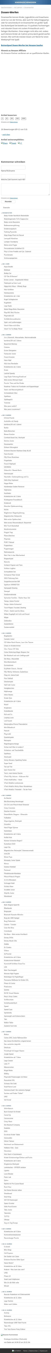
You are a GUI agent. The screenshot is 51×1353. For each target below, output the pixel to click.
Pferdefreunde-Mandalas (12, 873)
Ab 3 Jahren (6, 415)
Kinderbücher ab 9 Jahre (12, 1231)
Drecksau (7, 1047)
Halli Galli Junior (9, 685)
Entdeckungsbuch (10, 229)
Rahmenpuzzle (9, 552)
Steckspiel (7, 757)
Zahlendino (8, 621)
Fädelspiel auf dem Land (12, 283)
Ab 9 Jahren (6, 1228)
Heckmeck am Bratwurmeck (13, 1144)
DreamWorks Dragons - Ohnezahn (16, 814)
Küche (6, 509)
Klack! (6, 704)
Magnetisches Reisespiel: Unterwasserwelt (18, 850)
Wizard (6, 1286)
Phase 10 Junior (9, 983)
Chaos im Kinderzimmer (12, 646)
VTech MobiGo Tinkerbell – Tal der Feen (18, 789)
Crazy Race (8, 1121)
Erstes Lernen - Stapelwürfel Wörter (16, 280)
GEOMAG (7, 467)
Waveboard (8, 896)
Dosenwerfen (8, 444)
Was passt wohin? (10, 406)
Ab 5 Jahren (6, 795)
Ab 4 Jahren (6, 633)
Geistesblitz (8, 1138)
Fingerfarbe (8, 460)
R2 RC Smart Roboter (11, 993)
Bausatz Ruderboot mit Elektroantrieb (17, 1294)
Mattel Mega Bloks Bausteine (14, 309)
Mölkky (6, 1074)
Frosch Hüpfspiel (10, 464)
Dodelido (7, 1128)
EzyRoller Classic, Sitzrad (13, 669)
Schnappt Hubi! (9, 883)
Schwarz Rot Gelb (10, 1083)
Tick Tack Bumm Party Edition (14, 1329)
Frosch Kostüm (9, 357)
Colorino (7, 347)
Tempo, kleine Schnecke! (12, 604)
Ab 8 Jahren (6, 1105)
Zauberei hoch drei (10, 1026)
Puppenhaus (8, 545)
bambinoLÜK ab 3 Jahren (12, 424)
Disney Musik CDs (10, 941)
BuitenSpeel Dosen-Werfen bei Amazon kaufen (22, 45)
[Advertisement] (25, 84)
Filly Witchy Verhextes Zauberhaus (16, 672)
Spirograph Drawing (10, 588)
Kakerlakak (8, 831)
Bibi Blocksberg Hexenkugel (13, 801)
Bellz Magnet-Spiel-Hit (11, 905)
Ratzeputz (7, 740)
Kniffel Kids (8, 837)
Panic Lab (7, 1177)
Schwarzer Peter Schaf (12, 575)
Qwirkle (6, 990)
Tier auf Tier (8, 767)
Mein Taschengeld (10, 970)
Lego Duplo (8, 306)
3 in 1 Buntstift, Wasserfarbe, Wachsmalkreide (20, 337)
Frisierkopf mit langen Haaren (14, 1051)
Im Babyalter (7, 213)
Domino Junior (9, 441)
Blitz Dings (8, 1250)
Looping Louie (9, 718)
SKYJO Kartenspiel (10, 1200)
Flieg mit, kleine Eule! (11, 675)
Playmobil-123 (9, 316)
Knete (6, 370)
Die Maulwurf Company (12, 1125)
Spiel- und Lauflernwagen (12, 322)
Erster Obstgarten (10, 350)
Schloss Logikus (9, 568)
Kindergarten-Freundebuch (13, 500)
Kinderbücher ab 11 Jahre (12, 1298)
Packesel (7, 870)
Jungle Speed (8, 1054)
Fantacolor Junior (10, 354)
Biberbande (8, 908)
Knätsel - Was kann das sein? (14, 1269)
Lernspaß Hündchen (11, 238)
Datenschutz (14, 122)
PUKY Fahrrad (9, 542)
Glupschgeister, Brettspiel (13, 821)
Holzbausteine (9, 293)
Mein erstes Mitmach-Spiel (13, 380)
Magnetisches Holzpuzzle (13, 516)
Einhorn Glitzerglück (11, 447)
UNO (5, 1096)
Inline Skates (8, 695)
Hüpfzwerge (8, 691)
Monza (6, 864)
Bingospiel (7, 911)
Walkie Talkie (8, 1022)
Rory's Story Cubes (10, 996)
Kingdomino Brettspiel (11, 1164)
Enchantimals (8, 665)
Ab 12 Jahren (7, 1310)
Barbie (6, 428)
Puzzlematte (8, 255)
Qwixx (6, 1180)
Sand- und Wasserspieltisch (13, 390)
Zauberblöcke (8, 624)
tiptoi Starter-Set (9, 770)
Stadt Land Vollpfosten (12, 1279)
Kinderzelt (7, 503)
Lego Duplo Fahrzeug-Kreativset (15, 377)
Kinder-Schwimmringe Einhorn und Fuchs (18, 1157)
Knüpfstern (8, 708)
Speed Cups (8, 1009)
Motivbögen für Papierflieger (13, 977)
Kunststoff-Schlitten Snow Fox (14, 964)
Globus (6, 951)
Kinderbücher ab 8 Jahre (12, 1161)
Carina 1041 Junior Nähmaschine (15, 1038)
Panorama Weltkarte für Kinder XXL (16, 980)
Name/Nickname (8, 170)
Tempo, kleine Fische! (11, 601)
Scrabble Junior (9, 890)
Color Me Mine (9, 928)
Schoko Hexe (8, 886)
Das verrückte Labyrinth (12, 1044)
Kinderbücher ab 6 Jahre (12, 957)
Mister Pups (8, 857)
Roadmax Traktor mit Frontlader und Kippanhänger (21, 386)
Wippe (6, 617)
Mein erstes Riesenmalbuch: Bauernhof (17, 523)
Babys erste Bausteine (12, 222)
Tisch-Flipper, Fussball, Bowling (15, 608)
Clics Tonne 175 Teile (11, 649)
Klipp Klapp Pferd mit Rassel (14, 235)
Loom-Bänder (8, 1174)
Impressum (43, 1351)
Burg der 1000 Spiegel (11, 918)
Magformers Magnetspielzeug (14, 513)
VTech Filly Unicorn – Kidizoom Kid (16, 776)
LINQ (6, 1273)
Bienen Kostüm (9, 434)
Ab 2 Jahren (6, 334)
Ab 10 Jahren (7, 1244)
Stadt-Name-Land (10, 1087)
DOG (5, 1131)
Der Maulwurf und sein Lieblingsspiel (16, 655)
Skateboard (8, 1193)
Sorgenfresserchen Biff (12, 581)
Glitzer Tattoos (9, 1141)
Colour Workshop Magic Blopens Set (16, 652)
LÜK (5, 967)
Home (25, 1351)
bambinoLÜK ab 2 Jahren (12, 341)
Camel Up (7, 1115)
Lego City (7, 847)
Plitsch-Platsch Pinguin (12, 877)
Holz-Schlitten (9, 290)
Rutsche (7, 562)
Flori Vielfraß (8, 678)
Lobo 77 (6, 1064)
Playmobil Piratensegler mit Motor (15, 1077)
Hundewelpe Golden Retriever (14, 487)
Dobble (6, 944)
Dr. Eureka (7, 947)
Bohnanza (7, 1316)
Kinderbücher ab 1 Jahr (12, 296)
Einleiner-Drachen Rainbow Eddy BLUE (17, 451)
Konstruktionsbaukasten (12, 1235)
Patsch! (6, 731)
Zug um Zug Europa (11, 1223)
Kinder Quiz (8, 698)
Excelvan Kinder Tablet (12, 1135)
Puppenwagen (9, 549)
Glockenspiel (8, 682)
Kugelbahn (7, 303)
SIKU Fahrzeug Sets (11, 578)
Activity (6, 1313)
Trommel (7, 403)
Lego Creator (8, 1061)
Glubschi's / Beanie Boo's (13, 470)
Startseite (6, 207)
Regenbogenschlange (11, 744)
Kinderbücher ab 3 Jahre (12, 496)
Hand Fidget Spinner (11, 827)
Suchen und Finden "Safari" (13, 1093)
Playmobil (7, 734)
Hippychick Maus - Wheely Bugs (15, 286)
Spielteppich (8, 399)
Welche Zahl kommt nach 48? (13, 179)
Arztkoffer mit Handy (11, 421)
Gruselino (7, 824)
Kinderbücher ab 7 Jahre (12, 1057)
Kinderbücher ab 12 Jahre (13, 1319)
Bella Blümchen (9, 431)
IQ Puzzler (7, 954)
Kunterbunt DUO (9, 844)
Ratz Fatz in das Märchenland (14, 555)
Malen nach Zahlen (10, 1304)
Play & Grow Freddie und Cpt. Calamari (17, 251)
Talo (5, 1019)
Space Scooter (9, 1203)
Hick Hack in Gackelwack (13, 1154)
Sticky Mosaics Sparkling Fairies (15, 760)
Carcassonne (8, 1118)
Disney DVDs (8, 938)
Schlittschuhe (8, 1000)
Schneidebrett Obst (10, 393)
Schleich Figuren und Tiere (13, 565)
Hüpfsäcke (7, 490)
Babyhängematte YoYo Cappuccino (16, 219)
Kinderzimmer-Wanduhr (12, 960)
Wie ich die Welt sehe (11, 1283)
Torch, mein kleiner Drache (13, 773)
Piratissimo (8, 987)
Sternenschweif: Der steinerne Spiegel (17, 1090)
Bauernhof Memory (10, 344)
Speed (6, 1006)
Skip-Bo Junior (9, 893)
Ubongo (6, 1220)
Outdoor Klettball (10, 867)
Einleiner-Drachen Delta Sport (14, 1260)
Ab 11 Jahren (7, 1291)
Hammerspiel (8, 474)
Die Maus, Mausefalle (11, 659)
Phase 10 (7, 1276)
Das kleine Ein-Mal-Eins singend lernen (17, 1041)
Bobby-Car (7, 273)
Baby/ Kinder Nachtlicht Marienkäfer (16, 216)
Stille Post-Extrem (10, 1207)
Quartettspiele (9, 737)
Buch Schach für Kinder (12, 1112)
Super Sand (8, 763)
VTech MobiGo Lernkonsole (13, 783)
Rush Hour (7, 1187)
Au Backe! (7, 798)
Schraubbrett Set (10, 572)
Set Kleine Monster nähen (13, 1190)
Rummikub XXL (9, 1080)
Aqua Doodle (8, 267)
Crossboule (8, 931)
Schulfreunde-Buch (10, 1003)
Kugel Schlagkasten (11, 299)
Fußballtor (7, 818)
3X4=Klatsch (8, 1108)
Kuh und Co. (8, 714)
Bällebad (7, 270)
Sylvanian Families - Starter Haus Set (17, 598)
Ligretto (6, 1170)
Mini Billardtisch (9, 727)
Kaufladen (7, 493)
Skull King (7, 1197)
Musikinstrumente (10, 529)
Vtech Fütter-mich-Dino (12, 325)
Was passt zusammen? (12, 409)
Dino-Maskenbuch (10, 662)
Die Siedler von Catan (11, 1256)
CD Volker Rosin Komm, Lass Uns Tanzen (18, 642)
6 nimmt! (7, 1247)
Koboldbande (8, 711)
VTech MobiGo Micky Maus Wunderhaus (18, 786)
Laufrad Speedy (9, 373)
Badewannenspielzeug (11, 225)
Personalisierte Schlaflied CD (14, 248)
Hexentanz (7, 1151)
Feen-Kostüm (8, 454)
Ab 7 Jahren (6, 1031)
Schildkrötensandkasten (12, 319)
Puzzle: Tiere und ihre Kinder (14, 383)
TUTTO (6, 1216)
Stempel (7, 591)
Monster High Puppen (11, 973)
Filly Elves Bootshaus (11, 457)
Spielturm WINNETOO (11, 585)
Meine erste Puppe (10, 245)
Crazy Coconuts (9, 808)
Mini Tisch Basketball (11, 526)
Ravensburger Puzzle (11, 1238)
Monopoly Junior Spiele (12, 860)
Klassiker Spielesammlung (13, 506)
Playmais (7, 539)
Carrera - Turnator (10, 924)
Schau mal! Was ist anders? (13, 747)
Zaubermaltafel (9, 627)
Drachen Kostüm (10, 811)
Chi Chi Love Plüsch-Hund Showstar (16, 805)
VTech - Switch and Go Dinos (14, 611)
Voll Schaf (7, 1100)
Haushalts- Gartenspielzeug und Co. (16, 477)
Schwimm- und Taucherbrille (13, 750)
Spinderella (8, 1013)
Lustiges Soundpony (11, 242)
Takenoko (7, 1213)
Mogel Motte (8, 1070)
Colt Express (8, 1253)
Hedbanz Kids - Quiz (11, 1148)
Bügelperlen (8, 636)
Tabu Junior (8, 1210)
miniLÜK (7, 854)
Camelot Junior (9, 639)
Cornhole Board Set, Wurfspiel (14, 437)
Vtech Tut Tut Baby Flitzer (13, 329)
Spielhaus (7, 396)
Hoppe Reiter (8, 483)
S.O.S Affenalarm (10, 880)
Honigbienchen (9, 688)
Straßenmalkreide (10, 594)
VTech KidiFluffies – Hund (13, 780)
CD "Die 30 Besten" (11, 276)
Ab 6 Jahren (6, 902)
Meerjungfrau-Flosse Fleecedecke (15, 724)
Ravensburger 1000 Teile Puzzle (15, 1323)
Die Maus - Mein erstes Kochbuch (15, 934)
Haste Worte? (8, 1263)
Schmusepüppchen (10, 258)
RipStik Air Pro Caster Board (14, 1184)
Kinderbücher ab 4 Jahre (12, 701)
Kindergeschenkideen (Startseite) (15, 1339)
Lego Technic (8, 1301)
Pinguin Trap (8, 532)
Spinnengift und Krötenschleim (14, 1016)
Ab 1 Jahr (5, 264)
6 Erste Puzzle (9, 418)
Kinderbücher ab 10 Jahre (13, 1266)
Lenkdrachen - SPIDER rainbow (15, 1167)
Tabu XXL (7, 1326)
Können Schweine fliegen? (13, 841)
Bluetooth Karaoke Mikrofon (13, 915)
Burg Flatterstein (9, 921)
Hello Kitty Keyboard (11, 480)
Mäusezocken (9, 1067)
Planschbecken (9, 536)
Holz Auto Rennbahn (11, 363)
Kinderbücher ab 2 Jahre (12, 367)
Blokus (6, 1034)
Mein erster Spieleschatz (12, 519)
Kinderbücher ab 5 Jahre (12, 834)
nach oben (6, 134)
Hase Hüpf (7, 360)
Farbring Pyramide (10, 232)
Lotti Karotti (8, 721)
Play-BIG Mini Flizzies (11, 312)
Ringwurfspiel (8, 558)
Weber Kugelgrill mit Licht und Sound (16, 614)
